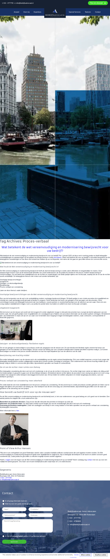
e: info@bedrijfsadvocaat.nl (24, 3)
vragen (7, 460)
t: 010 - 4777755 (7, 3)
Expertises (37, 12)
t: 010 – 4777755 (6, 478)
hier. (17, 410)
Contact (98, 12)
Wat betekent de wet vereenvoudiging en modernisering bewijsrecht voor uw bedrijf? (55, 249)
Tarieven (88, 12)
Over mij (26, 12)
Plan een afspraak (96, 3)
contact (89, 460)
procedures (58, 257)
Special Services (75, 12)
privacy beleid (17, 536)
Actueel (16, 12)
